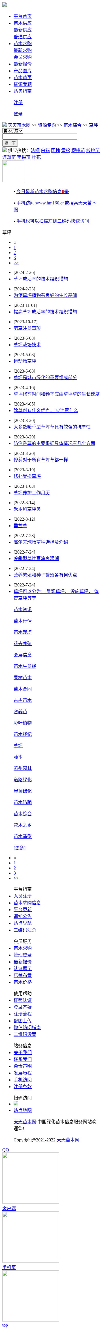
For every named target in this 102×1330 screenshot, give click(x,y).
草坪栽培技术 (27, 344)
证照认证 (23, 1000)
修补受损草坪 (27, 476)
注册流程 (23, 1014)
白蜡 (45, 150)
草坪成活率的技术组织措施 (41, 278)
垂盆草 (20, 525)
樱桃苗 (78, 150)
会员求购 (23, 57)
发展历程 (23, 1073)
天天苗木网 (19, 125)
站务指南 (23, 91)
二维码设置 (25, 1034)
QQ (5, 1149)
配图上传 (23, 1020)
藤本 (18, 757)
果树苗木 (23, 677)
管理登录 (23, 955)
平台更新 (23, 909)
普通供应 (23, 36)
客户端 (9, 1208)
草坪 (93, 125)
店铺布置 (23, 975)
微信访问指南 (27, 1027)
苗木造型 (23, 836)
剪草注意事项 (27, 328)
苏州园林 (23, 768)
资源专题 (23, 84)
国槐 (55, 150)
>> (16, 262)
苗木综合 (72, 125)
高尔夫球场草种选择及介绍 (41, 542)
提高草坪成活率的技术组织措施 (45, 311)
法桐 (35, 150)
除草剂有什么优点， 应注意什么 (46, 410)
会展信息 (23, 655)
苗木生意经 (25, 666)
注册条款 (23, 1086)
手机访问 (23, 1079)
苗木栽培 (23, 632)
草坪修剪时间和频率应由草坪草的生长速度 (57, 394)
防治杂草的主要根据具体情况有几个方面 (54, 443)
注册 (18, 102)
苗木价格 (23, 982)
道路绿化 (23, 779)
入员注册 (23, 896)
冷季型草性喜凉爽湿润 (36, 558)
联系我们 (23, 1059)
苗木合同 (23, 689)
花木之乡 (23, 825)
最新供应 (23, 30)
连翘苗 (9, 157)
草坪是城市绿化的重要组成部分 (45, 377)
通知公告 (23, 916)
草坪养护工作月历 (32, 492)
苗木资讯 (23, 609)
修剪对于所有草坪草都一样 (41, 459)
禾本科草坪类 (27, 509)
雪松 (65, 150)
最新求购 (23, 50)
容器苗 (20, 711)
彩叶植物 (23, 723)
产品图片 (23, 70)
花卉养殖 (23, 643)
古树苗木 (23, 700)
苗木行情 (23, 620)
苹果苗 (24, 157)
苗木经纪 (23, 734)
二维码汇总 (25, 930)
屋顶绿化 (23, 791)
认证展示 (23, 968)
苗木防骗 (23, 802)
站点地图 (23, 1110)
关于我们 (23, 1052)
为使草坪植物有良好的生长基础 (45, 295)
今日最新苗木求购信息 (42, 191)
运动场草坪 (25, 361)
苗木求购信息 (27, 902)
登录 (18, 113)
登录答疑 (23, 1007)
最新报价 (23, 64)
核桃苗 (93, 150)
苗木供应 (23, 23)
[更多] (20, 847)
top (5, 1325)
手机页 (9, 1267)
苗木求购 (23, 43)
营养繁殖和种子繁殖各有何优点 (45, 575)
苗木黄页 (23, 77)
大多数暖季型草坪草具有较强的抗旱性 (52, 427)
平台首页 (23, 16)
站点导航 (23, 923)
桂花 (36, 157)
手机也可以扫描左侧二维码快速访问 (52, 221)
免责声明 (23, 1066)
